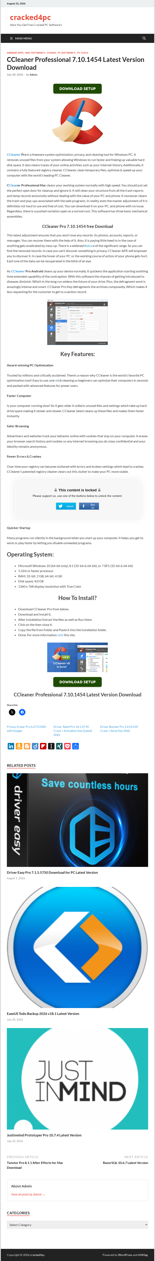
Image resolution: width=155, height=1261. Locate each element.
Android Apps (15, 52)
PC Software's (66, 52)
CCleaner (14, 154)
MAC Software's (35, 52)
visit (60, 635)
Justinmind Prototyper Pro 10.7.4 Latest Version (44, 1135)
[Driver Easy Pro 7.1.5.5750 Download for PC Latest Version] (77, 821)
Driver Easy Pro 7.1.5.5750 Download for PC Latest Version (52, 872)
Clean (13, 185)
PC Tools (82, 52)
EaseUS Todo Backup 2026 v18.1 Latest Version (43, 1013)
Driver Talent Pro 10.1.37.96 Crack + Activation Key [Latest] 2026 (72, 730)
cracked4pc (30, 17)
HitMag (143, 1255)
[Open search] (144, 38)
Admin (33, 74)
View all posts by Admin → (28, 1194)
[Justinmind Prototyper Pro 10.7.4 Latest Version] (77, 1080)
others (51, 52)
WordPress (125, 1255)
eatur (89, 246)
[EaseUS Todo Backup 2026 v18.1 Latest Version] (77, 949)
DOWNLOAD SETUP (77, 88)
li (58, 380)
